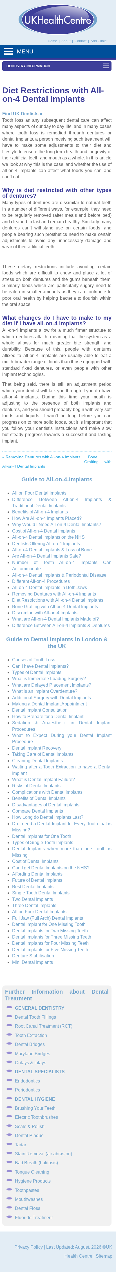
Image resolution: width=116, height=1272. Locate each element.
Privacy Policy (28, 1247)
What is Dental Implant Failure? (43, 779)
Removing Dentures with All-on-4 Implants (54, 594)
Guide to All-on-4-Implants (56, 479)
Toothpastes (27, 1190)
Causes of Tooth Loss (33, 659)
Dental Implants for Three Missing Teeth (51, 937)
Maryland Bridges (32, 1053)
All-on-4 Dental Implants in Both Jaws (49, 587)
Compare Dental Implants (37, 811)
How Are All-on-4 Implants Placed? (47, 518)
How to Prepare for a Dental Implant (47, 716)
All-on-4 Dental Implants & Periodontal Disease (59, 575)
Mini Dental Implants (32, 962)
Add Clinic (98, 41)
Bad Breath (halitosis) (36, 1162)
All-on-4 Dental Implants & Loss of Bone (52, 549)
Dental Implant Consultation (40, 710)
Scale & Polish (29, 1126)
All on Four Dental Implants (39, 493)
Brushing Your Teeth (35, 1108)
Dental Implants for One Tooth (41, 836)
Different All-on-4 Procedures (41, 581)
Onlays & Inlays (30, 1062)
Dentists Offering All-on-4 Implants (46, 543)
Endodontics (27, 1081)
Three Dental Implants (34, 905)
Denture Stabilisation (33, 955)
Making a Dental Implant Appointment (49, 704)
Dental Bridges (30, 1044)
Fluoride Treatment (34, 1217)
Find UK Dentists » (22, 113)
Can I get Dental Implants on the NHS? (51, 867)
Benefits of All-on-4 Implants (40, 511)
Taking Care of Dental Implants (42, 754)
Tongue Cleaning (32, 1172)
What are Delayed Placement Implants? (51, 685)
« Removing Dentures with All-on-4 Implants (41, 457)
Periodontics (27, 1090)
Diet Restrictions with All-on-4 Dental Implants (57, 600)
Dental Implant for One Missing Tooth (49, 924)
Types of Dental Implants (36, 672)
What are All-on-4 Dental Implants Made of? (55, 619)
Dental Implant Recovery (36, 748)
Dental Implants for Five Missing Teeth (50, 949)
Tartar (20, 1144)
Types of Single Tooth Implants (42, 842)
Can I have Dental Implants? (40, 666)
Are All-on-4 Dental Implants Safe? (46, 556)
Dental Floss (27, 1208)
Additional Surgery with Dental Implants (51, 697)
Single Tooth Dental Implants (41, 892)
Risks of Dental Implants (36, 785)
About (66, 41)
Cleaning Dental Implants (37, 760)
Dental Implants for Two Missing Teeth (50, 930)
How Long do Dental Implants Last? (47, 817)
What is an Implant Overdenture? (44, 691)
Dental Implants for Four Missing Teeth (50, 943)
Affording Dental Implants (37, 874)
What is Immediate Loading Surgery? (49, 678)
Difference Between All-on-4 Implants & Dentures (61, 625)
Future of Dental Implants (37, 880)
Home (52, 41)
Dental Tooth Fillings (35, 1017)
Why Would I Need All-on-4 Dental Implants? (56, 524)
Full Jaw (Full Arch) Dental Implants (47, 918)
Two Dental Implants (32, 899)
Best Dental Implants (32, 886)
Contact (81, 41)
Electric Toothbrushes (36, 1117)
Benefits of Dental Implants (39, 798)
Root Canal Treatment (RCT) (43, 1026)
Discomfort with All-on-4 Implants (44, 612)
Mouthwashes (29, 1199)
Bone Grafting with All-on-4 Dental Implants (55, 606)
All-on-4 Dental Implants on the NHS (48, 537)
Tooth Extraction (31, 1035)
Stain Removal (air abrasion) (43, 1153)
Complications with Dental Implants (47, 792)
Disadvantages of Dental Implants (45, 804)
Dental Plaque (29, 1135)
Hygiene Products (33, 1181)
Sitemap (104, 1256)
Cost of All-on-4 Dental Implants (43, 531)
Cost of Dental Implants (35, 861)
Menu (25, 51)
